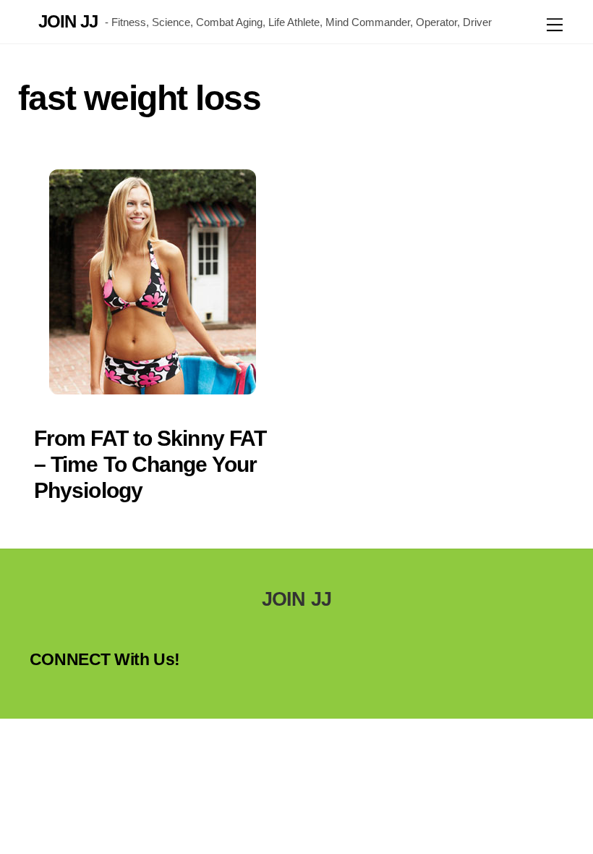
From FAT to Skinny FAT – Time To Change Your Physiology (150, 464)
